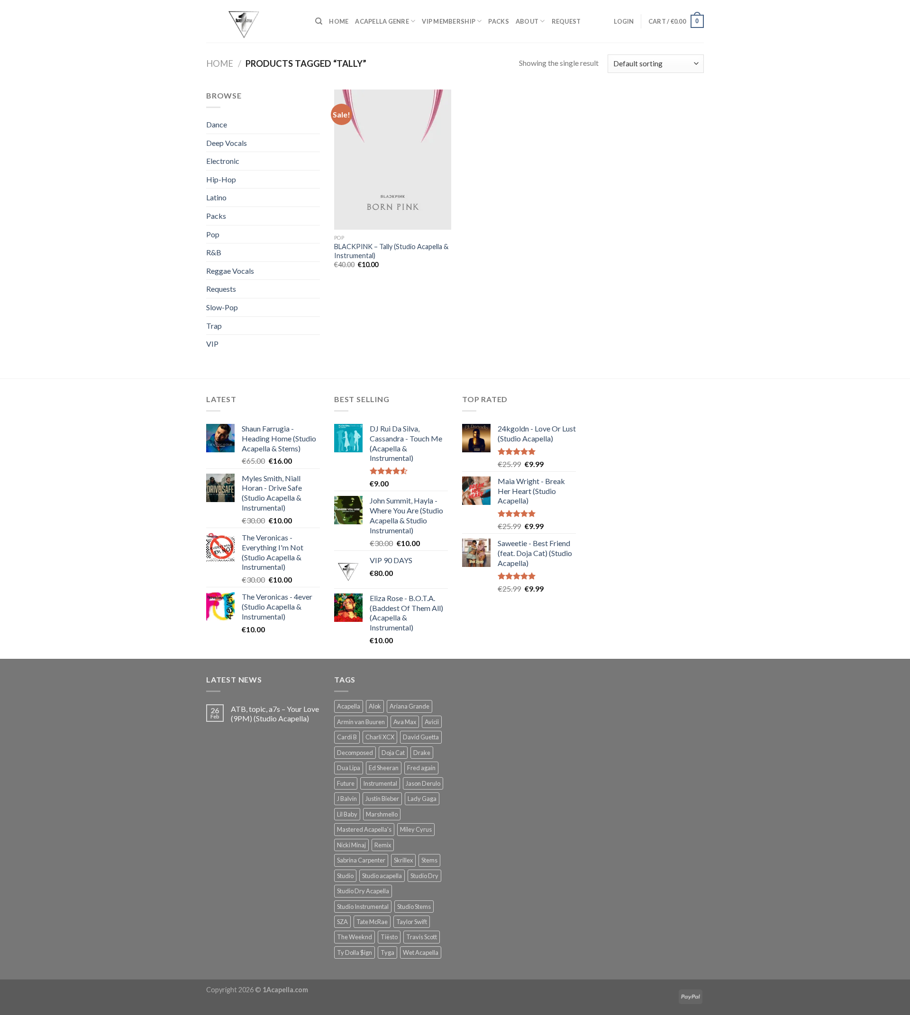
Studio (345, 876)
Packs (216, 215)
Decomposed (355, 752)
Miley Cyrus (416, 829)
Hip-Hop (221, 179)
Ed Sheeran (384, 768)
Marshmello (382, 814)
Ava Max (404, 722)
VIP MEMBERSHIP (448, 21)
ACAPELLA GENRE (382, 21)
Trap (214, 325)
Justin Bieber (382, 798)
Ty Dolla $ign (354, 952)
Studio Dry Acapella (363, 891)
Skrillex (403, 860)
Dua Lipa (348, 768)
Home (219, 63)
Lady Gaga (422, 798)
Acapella (348, 706)
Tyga (387, 952)
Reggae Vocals (230, 270)
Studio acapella (382, 876)
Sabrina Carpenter (361, 860)
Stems (429, 860)
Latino (216, 197)
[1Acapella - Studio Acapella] (253, 21)
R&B (213, 252)
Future (346, 783)
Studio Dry (424, 876)
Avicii (432, 722)
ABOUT (527, 21)
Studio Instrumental (363, 906)
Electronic (222, 160)
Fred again (421, 768)
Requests (221, 288)
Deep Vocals (226, 142)
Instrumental (380, 783)
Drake (421, 752)
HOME (338, 21)
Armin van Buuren (361, 722)
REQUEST (566, 21)
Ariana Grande (409, 706)
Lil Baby (347, 814)
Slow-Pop (222, 307)
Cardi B (347, 737)
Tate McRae (372, 921)
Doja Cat (393, 752)
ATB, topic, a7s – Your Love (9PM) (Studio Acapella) (275, 713)
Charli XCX (379, 737)
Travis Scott (421, 937)
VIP (212, 343)
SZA (342, 921)
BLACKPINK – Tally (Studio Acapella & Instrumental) (391, 251)
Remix (382, 845)
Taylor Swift (411, 921)
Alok (375, 706)
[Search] (318, 21)
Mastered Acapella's (364, 829)
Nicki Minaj (351, 845)
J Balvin (347, 798)
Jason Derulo (423, 783)
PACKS (498, 21)
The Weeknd (354, 937)
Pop (212, 234)
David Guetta (421, 737)
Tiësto (389, 937)
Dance (216, 124)
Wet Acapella (420, 952)
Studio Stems (414, 906)
